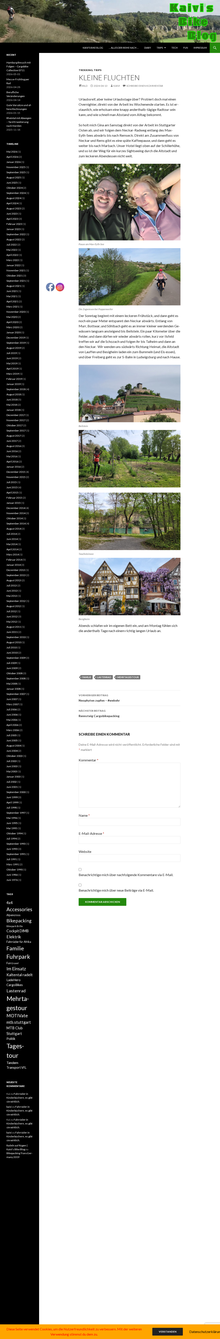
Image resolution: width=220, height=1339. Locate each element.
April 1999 (12, 802)
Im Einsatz (16, 968)
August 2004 (13, 745)
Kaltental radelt (19, 974)
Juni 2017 (12, 440)
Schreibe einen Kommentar (144, 85)
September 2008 (16, 678)
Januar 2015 (13, 502)
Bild (84, 85)
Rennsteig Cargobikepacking (99, 713)
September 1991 (16, 854)
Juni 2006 (12, 714)
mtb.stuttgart (18, 1022)
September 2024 (16, 193)
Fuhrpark (18, 956)
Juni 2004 (12, 750)
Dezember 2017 (15, 415)
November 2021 (15, 270)
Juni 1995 (12, 823)
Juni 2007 (12, 699)
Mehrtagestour (128, 677)
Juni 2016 (12, 451)
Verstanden (167, 1331)
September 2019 (16, 342)
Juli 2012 (11, 611)
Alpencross (13, 915)
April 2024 (12, 203)
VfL (23, 1067)
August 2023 (13, 208)
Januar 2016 (13, 466)
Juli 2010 (11, 647)
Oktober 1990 (14, 869)
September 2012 (16, 601)
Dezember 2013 (15, 570)
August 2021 (13, 286)
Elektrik (13, 936)
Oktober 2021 (14, 275)
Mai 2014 (11, 544)
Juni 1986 (12, 874)
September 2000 (16, 792)
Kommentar (88, 760)
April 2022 (12, 255)
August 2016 (13, 446)
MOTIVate (17, 1015)
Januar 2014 (13, 564)
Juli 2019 (11, 353)
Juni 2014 (12, 539)
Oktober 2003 (14, 756)
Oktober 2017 (14, 425)
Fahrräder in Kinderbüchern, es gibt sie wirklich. (19, 1097)
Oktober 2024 (14, 187)
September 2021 (16, 280)
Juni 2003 (12, 766)
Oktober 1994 (14, 833)
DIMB (24, 931)
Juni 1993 (12, 848)
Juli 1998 (11, 807)
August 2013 (13, 580)
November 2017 (15, 420)
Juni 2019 (12, 358)
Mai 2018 (11, 404)
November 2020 (15, 311)
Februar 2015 (14, 497)
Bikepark (11, 926)
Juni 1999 (12, 797)
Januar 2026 (13, 162)
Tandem (12, 1063)
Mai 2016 (11, 456)
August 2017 (13, 435)
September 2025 (16, 172)
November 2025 (15, 167)
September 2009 (16, 657)
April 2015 (12, 492)
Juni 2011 (12, 632)
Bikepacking (19, 920)
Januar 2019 (13, 384)
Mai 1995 (11, 828)
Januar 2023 (13, 229)
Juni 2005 (12, 740)
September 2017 (16, 430)
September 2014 (16, 523)
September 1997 (16, 812)
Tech (174, 47)
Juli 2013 (11, 585)
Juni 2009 (12, 668)
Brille (20, 926)
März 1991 (12, 864)
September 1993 (16, 843)
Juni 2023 (12, 213)
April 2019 (12, 368)
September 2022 (16, 234)
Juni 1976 (12, 879)
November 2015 (15, 477)
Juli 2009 (11, 663)
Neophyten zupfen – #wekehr (99, 698)
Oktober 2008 (14, 673)
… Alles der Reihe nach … (124, 47)
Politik (10, 1039)
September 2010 (16, 637)
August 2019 (13, 347)
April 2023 (12, 218)
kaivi (116, 85)
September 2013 (16, 575)
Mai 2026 (11, 151)
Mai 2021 (11, 296)
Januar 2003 (13, 776)
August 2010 (13, 642)
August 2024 (13, 198)
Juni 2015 (12, 487)
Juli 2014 (11, 533)
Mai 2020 (11, 317)
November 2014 (15, 513)
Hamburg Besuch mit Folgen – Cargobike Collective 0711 (18, 66)
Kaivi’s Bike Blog (93, 47)
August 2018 (13, 394)
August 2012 (13, 606)
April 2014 (12, 549)
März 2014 (12, 554)
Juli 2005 (11, 735)
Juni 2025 (12, 182)
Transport (13, 1067)
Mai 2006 (11, 719)
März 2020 (12, 327)
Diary (147, 47)
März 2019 (12, 373)
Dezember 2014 (15, 508)
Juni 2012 (12, 616)
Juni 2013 (12, 590)
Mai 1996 (11, 817)
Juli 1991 (11, 859)
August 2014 (13, 528)
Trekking (86, 70)
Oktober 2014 (14, 518)
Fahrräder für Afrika (18, 941)
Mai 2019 (11, 363)
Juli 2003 (11, 761)
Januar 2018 (13, 409)
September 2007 (16, 694)
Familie (15, 948)
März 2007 (12, 704)
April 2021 (12, 301)
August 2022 (13, 239)
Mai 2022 (11, 249)
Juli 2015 (11, 482)
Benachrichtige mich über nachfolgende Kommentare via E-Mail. (126, 875)
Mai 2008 (11, 683)
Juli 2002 (11, 781)
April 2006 (12, 725)
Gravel (15, 963)
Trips (160, 47)
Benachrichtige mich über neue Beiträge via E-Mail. (116, 890)
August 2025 (13, 177)
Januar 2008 (13, 688)
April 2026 (12, 156)
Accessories (19, 909)
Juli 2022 (11, 244)
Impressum (200, 47)
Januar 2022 (13, 265)
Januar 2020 (13, 332)
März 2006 (12, 730)
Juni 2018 (12, 399)
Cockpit (12, 931)
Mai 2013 (11, 595)
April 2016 (12, 461)
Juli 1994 (11, 838)
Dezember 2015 (15, 471)
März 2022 (12, 260)
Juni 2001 (12, 787)
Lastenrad (104, 677)
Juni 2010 (12, 652)
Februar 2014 (14, 559)
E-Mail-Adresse (91, 833)
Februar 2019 (14, 378)
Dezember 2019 (15, 337)
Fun (185, 47)
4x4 (9, 902)
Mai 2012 (11, 621)
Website (85, 851)
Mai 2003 (11, 771)
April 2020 (12, 322)
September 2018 (16, 389)
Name (84, 815)
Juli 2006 (11, 709)
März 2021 (12, 306)
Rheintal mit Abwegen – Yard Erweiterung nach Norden (18, 121)
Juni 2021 (12, 291)
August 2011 (13, 626)
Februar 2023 (14, 224)
